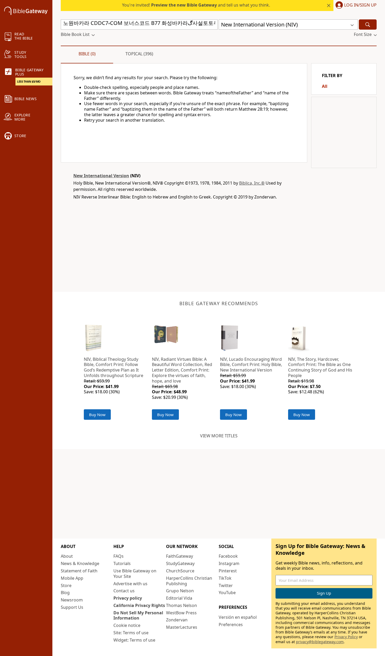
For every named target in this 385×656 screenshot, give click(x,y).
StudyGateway (180, 563)
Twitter (226, 585)
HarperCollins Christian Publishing (189, 581)
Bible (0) (87, 54)
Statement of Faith (79, 571)
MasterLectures (181, 627)
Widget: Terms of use (134, 640)
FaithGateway (179, 556)
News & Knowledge (80, 563)
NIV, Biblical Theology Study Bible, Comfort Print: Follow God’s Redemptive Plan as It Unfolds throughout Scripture (113, 367)
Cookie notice (126, 625)
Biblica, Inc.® (252, 183)
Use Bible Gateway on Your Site (134, 573)
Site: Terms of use (130, 633)
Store (66, 585)
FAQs (118, 556)
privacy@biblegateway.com (320, 641)
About (67, 556)
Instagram (229, 563)
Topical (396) (139, 54)
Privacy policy (127, 598)
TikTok (225, 578)
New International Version (101, 176)
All (324, 86)
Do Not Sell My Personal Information (138, 615)
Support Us (72, 607)
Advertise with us (130, 584)
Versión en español (238, 617)
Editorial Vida (179, 598)
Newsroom (72, 600)
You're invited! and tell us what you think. (196, 5)
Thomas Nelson (181, 605)
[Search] (368, 24)
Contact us (124, 591)
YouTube (227, 592)
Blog (65, 592)
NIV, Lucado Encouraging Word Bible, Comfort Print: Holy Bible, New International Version (251, 364)
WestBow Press (181, 613)
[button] (355, 5)
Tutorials (122, 563)
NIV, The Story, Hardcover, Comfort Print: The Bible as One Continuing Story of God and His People (320, 367)
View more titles (219, 436)
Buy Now (97, 414)
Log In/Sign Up (360, 5)
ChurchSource (180, 571)
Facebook (228, 556)
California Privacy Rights (139, 605)
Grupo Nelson (180, 591)
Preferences (231, 624)
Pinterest (228, 571)
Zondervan (177, 620)
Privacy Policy (346, 636)
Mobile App (72, 578)
